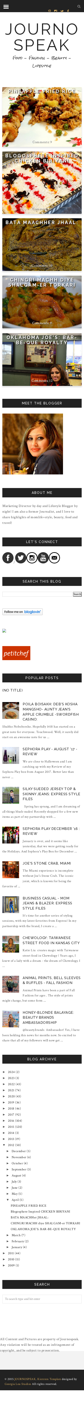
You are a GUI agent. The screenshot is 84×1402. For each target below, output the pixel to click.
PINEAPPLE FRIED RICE (42, 91)
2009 (11, 1265)
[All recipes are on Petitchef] (16, 659)
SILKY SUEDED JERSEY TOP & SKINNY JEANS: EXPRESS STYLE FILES (51, 794)
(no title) (12, 690)
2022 (11, 1084)
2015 (11, 1127)
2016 (11, 1121)
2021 (11, 1090)
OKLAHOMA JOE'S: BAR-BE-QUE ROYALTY (42, 340)
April (15, 1200)
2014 (11, 1133)
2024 (11, 1072)
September (19, 1169)
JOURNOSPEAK (42, 37)
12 (50, 380)
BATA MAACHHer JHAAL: (42, 222)
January (17, 1247)
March (16, 1235)
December (19, 1151)
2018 (11, 1108)
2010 (11, 1259)
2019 (11, 1102)
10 (51, 265)
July (14, 1182)
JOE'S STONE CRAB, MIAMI (47, 863)
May (15, 1194)
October (17, 1163)
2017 (11, 1115)
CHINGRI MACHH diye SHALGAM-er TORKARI (42, 282)
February (18, 1241)
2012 (11, 1145)
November (19, 1157)
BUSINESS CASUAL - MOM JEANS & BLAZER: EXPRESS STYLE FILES (47, 903)
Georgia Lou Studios (18, 1384)
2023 (11, 1078)
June (15, 1188)
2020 (11, 1096)
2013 (11, 1139)
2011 (11, 1253)
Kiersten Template (49, 1379)
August (16, 1175)
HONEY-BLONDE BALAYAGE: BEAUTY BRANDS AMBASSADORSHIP (48, 1017)
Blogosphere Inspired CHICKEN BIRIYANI (42, 158)
